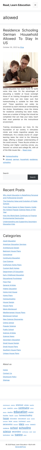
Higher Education (10, 289)
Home (5, 370)
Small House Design (11, 343)
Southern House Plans (12, 350)
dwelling (10, 412)
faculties (5, 415)
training (19, 434)
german (16, 159)
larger (10, 421)
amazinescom (6, 405)
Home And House (10, 292)
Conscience (7, 255)
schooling (7, 162)
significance (25, 431)
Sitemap (6, 380)
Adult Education (9, 241)
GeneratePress (20, 447)
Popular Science (9, 326)
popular (27, 424)
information (13, 418)
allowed (9, 159)
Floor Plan (7, 282)
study (34, 431)
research (33, 424)
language (5, 421)
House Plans (8, 306)
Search (6, 173)
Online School (8, 323)
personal (15, 424)
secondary (16, 431)
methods (15, 421)
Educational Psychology (12, 278)
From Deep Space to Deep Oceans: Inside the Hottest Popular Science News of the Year (19, 209)
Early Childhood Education (13, 275)
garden (16, 415)
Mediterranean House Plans (14, 313)
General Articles (9, 285)
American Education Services (14, 244)
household (24, 159)
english (31, 412)
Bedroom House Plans (12, 251)
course (32, 408)
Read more (27, 150)
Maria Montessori (10, 309)
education (20, 411)
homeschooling (25, 415)
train (12, 435)
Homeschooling (12, 156)
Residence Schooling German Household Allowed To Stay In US (20, 36)
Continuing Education (11, 258)
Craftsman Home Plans (12, 265)
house (6, 418)
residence (34, 159)
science (7, 431)
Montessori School (10, 316)
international (22, 418)
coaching (10, 408)
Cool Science (8, 261)
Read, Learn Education (16, 5)
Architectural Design (11, 248)
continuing (23, 408)
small (30, 431)
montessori (22, 421)
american (19, 405)
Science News (8, 336)
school (14, 427)
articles (26, 405)
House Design (8, 302)
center (4, 408)
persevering (7, 424)
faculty (11, 415)
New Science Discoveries (13, 319)
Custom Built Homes (11, 268)
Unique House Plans (11, 353)
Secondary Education (11, 340)
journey (33, 418)
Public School (8, 330)
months (28, 421)
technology (6, 435)
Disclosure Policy (9, 377)
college (15, 408)
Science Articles (9, 333)
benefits (32, 405)
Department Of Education (13, 272)
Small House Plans (10, 347)
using (25, 435)
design (4, 412)
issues (28, 418)
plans (21, 424)
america (13, 405)
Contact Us (7, 373)
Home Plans (8, 295)
